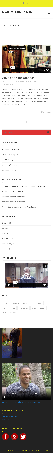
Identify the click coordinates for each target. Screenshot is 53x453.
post (32, 303)
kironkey (20, 81)
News (36, 81)
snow (5, 308)
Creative (5, 223)
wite (4, 313)
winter (42, 308)
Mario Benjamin (17, 12)
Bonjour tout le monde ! (11, 149)
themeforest (23, 308)
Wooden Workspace (10, 165)
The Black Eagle (8, 160)
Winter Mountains (9, 170)
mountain (15, 303)
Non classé (6, 238)
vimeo (34, 308)
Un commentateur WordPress (13, 186)
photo (25, 303)
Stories (4, 249)
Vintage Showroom (18, 78)
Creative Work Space (10, 154)
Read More (9, 112)
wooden (13, 313)
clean (5, 303)
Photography (7, 243)
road (40, 303)
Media (30, 81)
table (13, 308)
